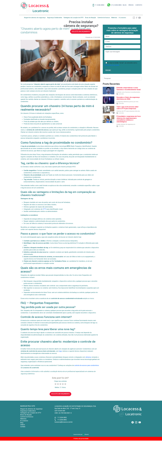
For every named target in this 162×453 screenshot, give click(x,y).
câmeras (88, 357)
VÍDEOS (131, 5)
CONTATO (138, 5)
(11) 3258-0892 (116, 5)
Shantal (86, 434)
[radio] (55, 384)
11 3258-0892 (99, 5)
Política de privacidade (111, 65)
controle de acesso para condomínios (86, 365)
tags (60, 351)
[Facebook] (136, 17)
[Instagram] (134, 17)
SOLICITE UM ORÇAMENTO (81, 31)
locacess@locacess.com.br (64, 422)
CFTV (44, 209)
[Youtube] (139, 17)
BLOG (124, 5)
